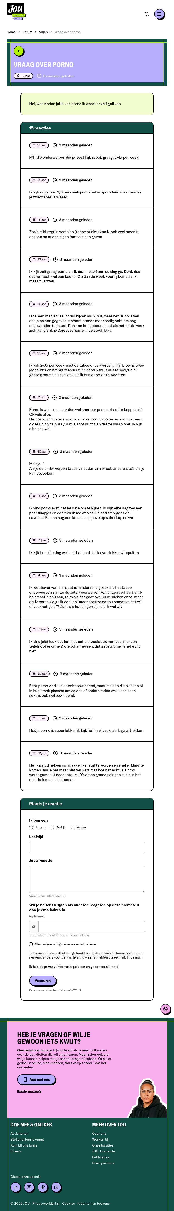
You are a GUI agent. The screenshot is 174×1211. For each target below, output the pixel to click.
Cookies (68, 1203)
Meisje (61, 827)
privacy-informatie (58, 966)
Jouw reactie (40, 860)
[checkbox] (31, 944)
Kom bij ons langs (29, 1091)
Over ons (99, 1133)
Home (11, 32)
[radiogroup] (87, 827)
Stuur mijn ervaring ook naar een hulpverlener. (66, 944)
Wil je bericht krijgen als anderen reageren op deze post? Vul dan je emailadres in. (84, 910)
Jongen (40, 827)
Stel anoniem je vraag (27, 1139)
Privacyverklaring (46, 1203)
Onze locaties (103, 1145)
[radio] (31, 827)
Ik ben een (38, 820)
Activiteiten (19, 1133)
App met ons (39, 1079)
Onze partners (103, 1163)
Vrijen (43, 32)
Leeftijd (36, 836)
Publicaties (100, 1157)
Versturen (43, 980)
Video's (15, 1151)
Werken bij (100, 1139)
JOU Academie (103, 1151)
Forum (27, 32)
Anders (82, 827)
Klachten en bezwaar (93, 1203)
